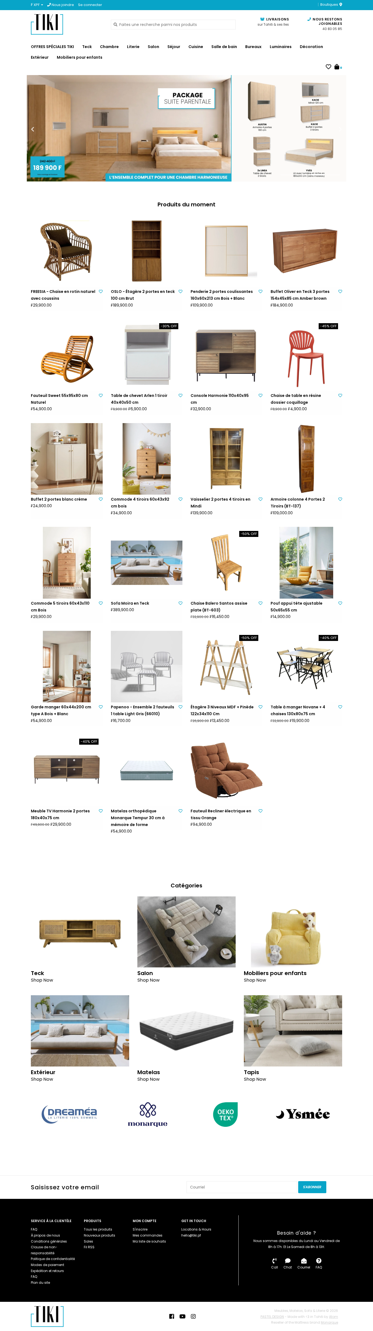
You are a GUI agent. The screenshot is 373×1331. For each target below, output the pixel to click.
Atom (333, 1316)
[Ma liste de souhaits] (328, 67)
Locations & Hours (196, 1229)
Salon (153, 46)
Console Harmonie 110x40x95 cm (220, 399)
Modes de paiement (47, 1264)
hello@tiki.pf (191, 1235)
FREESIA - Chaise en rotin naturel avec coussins (63, 295)
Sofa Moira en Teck (130, 603)
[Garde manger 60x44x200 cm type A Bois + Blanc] (67, 667)
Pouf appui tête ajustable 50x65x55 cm (296, 607)
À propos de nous (45, 1235)
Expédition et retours (47, 1270)
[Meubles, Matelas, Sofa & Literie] (67, 24)
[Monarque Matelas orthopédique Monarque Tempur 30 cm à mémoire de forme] (147, 770)
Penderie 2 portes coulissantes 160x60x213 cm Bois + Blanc (222, 295)
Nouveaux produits (99, 1235)
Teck (87, 46)
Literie (133, 46)
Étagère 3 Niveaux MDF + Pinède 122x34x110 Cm (222, 710)
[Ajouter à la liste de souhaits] (101, 291)
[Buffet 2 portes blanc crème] (67, 459)
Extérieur (40, 57)
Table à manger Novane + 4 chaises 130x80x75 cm (298, 710)
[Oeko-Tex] (225, 1114)
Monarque (329, 1322)
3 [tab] (318, 175)
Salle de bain (224, 46)
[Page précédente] (34, 1114)
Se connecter (90, 4)
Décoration (311, 46)
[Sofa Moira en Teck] (147, 563)
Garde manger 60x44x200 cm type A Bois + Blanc (61, 710)
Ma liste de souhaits (149, 1241)
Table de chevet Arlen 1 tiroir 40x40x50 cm (139, 399)
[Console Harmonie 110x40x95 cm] (226, 355)
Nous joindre (62, 4)
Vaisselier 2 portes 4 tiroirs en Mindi (220, 503)
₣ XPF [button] (35, 4)
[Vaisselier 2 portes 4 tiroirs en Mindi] (226, 459)
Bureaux (253, 46)
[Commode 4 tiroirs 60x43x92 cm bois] (147, 459)
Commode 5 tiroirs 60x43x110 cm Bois (60, 607)
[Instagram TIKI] (193, 1316)
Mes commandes (147, 1235)
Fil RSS (89, 1247)
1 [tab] (287, 175)
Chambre (109, 46)
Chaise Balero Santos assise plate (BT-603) (219, 607)
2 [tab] (302, 175)
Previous (44, 129)
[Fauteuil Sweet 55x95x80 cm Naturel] (67, 355)
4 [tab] (333, 175)
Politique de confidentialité (53, 1258)
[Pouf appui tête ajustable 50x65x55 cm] (306, 563)
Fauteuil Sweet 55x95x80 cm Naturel (59, 399)
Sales (88, 1241)
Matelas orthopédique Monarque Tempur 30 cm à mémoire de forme (138, 817)
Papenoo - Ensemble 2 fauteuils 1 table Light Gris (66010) (142, 710)
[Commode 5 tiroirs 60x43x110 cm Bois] (67, 563)
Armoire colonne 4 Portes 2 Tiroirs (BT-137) (298, 503)
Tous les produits (98, 1229)
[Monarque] (147, 1114)
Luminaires (281, 46)
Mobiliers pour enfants (79, 57)
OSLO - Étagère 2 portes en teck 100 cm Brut (143, 295)
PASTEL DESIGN (272, 1316)
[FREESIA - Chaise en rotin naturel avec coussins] (67, 251)
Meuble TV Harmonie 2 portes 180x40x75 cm (60, 814)
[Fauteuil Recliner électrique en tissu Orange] (226, 770)
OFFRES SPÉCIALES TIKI (52, 46)
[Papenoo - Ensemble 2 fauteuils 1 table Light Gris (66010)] (147, 667)
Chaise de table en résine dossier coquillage (296, 399)
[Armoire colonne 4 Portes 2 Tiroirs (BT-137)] (306, 459)
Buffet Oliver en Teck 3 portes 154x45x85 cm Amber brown (300, 295)
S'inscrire (140, 1229)
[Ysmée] (303, 1114)
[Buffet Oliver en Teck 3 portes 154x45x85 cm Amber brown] (306, 251)
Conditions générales (49, 1241)
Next (328, 129)
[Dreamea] (69, 1114)
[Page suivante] (339, 1114)
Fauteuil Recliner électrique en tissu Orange (221, 814)
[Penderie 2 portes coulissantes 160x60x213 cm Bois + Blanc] (226, 251)
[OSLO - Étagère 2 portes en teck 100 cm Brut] (147, 251)
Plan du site (40, 1282)
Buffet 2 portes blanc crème (59, 499)
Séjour (173, 46)
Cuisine (195, 46)
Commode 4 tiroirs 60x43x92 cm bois (140, 503)
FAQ (34, 1229)
